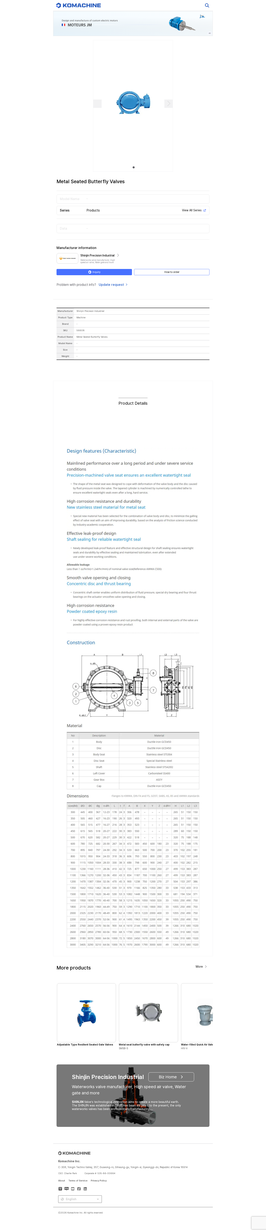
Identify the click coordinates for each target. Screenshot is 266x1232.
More (199, 966)
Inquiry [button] (96, 272)
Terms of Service (77, 1180)
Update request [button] (111, 285)
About (61, 1180)
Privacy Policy (99, 1180)
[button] (255, 1196)
